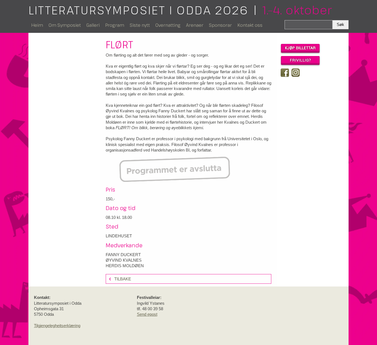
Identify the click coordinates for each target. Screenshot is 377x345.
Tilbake (122, 279)
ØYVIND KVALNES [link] (124, 260)
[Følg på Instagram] (295, 72)
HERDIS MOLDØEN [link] (125, 265)
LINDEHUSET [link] (119, 235)
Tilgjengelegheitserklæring (57, 325)
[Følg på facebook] (284, 72)
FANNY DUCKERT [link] (123, 254)
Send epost (147, 314)
